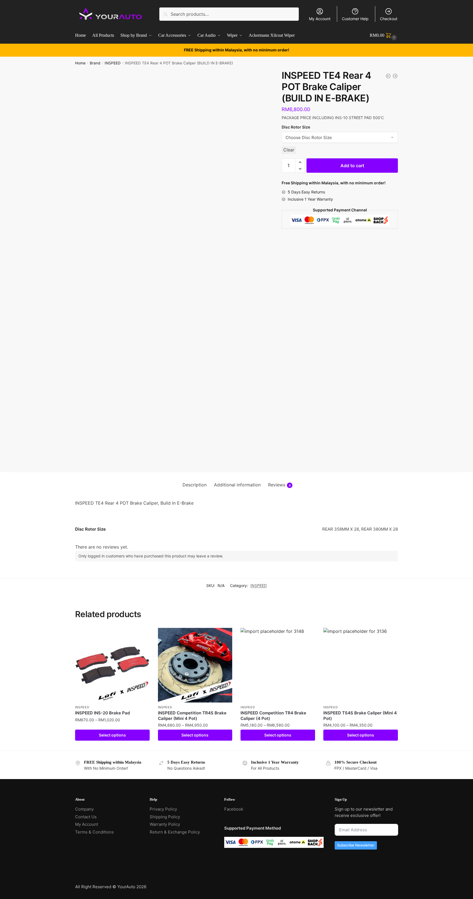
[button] (300, 162)
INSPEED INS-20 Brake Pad (102, 712)
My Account (320, 18)
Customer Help (355, 18)
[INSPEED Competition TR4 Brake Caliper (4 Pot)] (278, 665)
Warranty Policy (165, 824)
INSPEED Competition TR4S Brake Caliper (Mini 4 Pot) (192, 715)
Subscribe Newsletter (355, 845)
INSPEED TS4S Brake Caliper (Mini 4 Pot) (360, 715)
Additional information (237, 484)
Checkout (388, 18)
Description (195, 484)
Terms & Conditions (94, 832)
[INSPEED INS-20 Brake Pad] (112, 665)
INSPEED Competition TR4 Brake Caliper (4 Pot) (273, 715)
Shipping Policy (165, 816)
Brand (95, 63)
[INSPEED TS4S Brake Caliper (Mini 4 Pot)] (360, 665)
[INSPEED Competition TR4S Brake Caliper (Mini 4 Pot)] (195, 665)
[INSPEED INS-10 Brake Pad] (395, 76)
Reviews (279, 484)
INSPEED (113, 63)
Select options (112, 735)
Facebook (233, 809)
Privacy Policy (163, 809)
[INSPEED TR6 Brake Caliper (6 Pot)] (388, 76)
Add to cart (352, 165)
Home (80, 63)
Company (84, 809)
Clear (288, 150)
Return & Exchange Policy (175, 832)
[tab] (194, 485)
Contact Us (86, 816)
